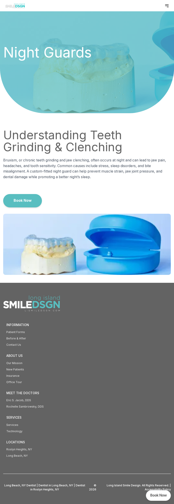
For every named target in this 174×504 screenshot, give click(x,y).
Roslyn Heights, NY (19, 449)
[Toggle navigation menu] (166, 5)
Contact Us (13, 344)
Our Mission (14, 363)
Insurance (12, 375)
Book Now (22, 200)
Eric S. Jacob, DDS (18, 400)
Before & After (16, 338)
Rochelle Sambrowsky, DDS (25, 406)
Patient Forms (15, 332)
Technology (14, 431)
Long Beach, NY (17, 455)
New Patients (15, 369)
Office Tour (14, 382)
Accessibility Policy (158, 489)
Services (12, 425)
